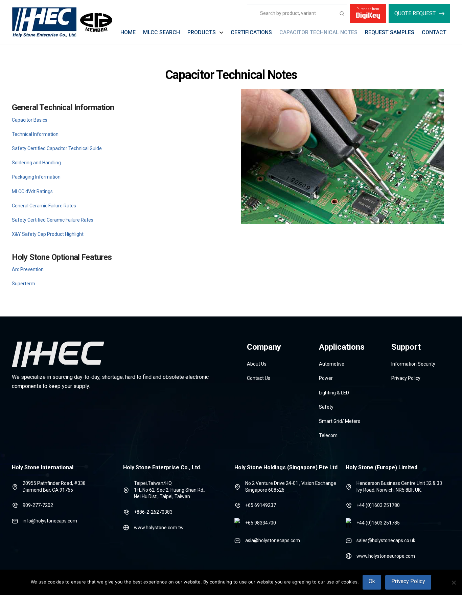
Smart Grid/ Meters (339, 421)
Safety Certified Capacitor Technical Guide (57, 148)
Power (326, 378)
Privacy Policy (405, 378)
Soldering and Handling (36, 162)
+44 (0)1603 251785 (378, 523)
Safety (326, 407)
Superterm (23, 283)
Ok (372, 581)
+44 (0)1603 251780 (378, 505)
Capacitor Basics (29, 120)
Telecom (328, 435)
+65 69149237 (260, 505)
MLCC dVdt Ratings (32, 191)
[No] (453, 582)
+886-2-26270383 (153, 512)
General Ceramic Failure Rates (44, 205)
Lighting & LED (334, 392)
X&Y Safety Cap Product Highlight (48, 234)
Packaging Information (36, 177)
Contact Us (258, 378)
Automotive (331, 364)
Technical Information (35, 134)
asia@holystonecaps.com (272, 540)
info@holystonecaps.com (50, 521)
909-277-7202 (38, 505)
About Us (257, 364)
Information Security (413, 364)
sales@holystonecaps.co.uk (385, 540)
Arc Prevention (28, 269)
